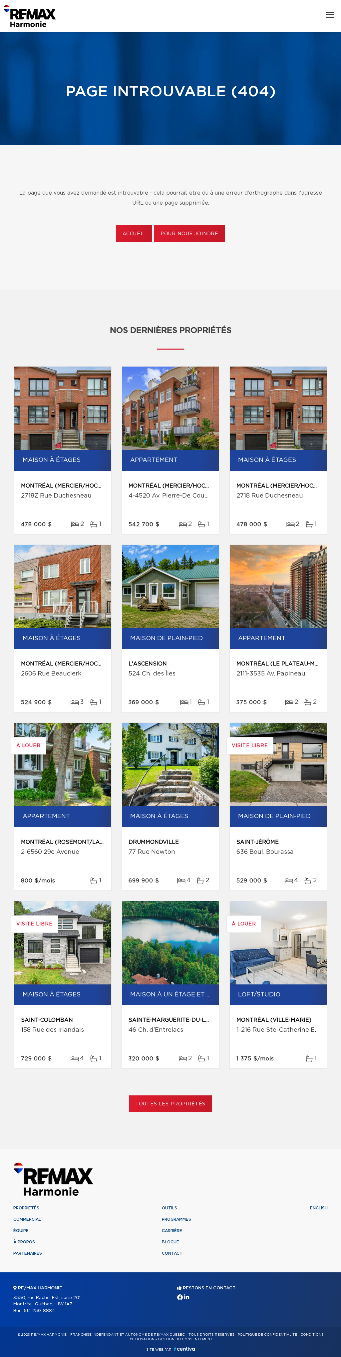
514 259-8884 (39, 1311)
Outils (169, 1208)
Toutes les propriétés (171, 1104)
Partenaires (27, 1253)
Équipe (21, 1231)
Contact (172, 1253)
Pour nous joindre (189, 234)
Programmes (176, 1219)
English (319, 1208)
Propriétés (26, 1208)
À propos (24, 1242)
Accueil (134, 234)
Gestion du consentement (185, 1339)
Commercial (27, 1219)
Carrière (172, 1231)
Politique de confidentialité (267, 1334)
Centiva (184, 1349)
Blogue (170, 1242)
